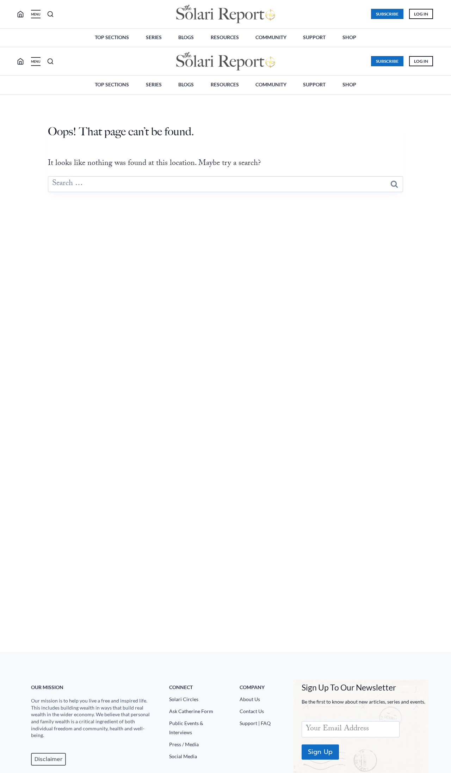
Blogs (186, 37)
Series (154, 37)
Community (270, 37)
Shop (349, 37)
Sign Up (320, 752)
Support (314, 37)
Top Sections (112, 37)
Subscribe (387, 14)
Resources (225, 37)
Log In (421, 14)
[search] (23, 14)
